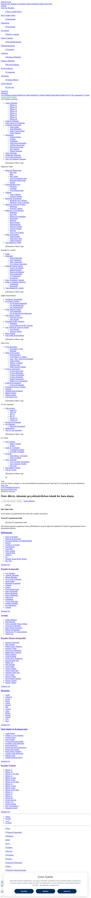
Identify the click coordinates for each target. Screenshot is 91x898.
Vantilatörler (14, 284)
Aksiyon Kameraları (17, 385)
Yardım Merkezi (11, 620)
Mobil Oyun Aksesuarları (19, 381)
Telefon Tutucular (16, 151)
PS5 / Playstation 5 (12, 806)
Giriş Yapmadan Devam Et (10, 487)
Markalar (14, 4)
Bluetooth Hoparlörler (17, 426)
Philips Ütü (9, 662)
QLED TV (14, 420)
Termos (12, 446)
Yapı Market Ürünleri (12, 468)
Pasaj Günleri (10, 739)
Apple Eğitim (10, 733)
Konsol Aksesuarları (17, 379)
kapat (26, 501)
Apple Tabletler (15, 194)
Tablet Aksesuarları (12, 235)
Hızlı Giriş (4, 485)
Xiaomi (8, 717)
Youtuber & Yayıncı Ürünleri (15, 387)
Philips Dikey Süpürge (13, 652)
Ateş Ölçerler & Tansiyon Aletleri (17, 327)
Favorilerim (22, 4)
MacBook (13, 186)
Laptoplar (13, 188)
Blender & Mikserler (17, 272)
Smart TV (13, 410)
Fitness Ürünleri (15, 444)
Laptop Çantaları (16, 229)
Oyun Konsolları (11, 347)
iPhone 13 (13, 113)
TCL (7, 719)
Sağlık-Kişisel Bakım (52, 95)
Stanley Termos (10, 683)
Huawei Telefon (11, 681)
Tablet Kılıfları (15, 237)
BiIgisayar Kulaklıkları (18, 216)
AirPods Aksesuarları (17, 145)
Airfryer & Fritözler (17, 268)
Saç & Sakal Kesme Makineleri (21, 313)
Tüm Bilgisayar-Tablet (13, 243)
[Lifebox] (45, 848)
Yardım (41, 4)
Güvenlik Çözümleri (17, 452)
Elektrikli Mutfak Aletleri (14, 266)
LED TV (13, 412)
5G (6, 557)
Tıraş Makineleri (15, 311)
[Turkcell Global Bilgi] (45, 863)
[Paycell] (45, 851)
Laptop (7, 587)
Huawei (8, 705)
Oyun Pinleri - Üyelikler (18, 357)
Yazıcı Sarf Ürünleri (17, 233)
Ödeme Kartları (10, 395)
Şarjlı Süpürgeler (16, 260)
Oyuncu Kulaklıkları (17, 375)
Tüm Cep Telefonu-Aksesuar (15, 159)
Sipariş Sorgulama (32, 4)
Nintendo (13, 351)
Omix (7, 711)
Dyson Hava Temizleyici (14, 658)
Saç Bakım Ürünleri (12, 301)
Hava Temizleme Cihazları (14, 280)
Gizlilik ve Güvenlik (12, 545)
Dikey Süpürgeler (16, 262)
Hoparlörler (14, 218)
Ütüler (7, 254)
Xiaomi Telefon (10, 668)
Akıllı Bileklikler (16, 129)
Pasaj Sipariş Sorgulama (13, 628)
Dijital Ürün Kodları (12, 353)
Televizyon (9, 597)
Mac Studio (14, 176)
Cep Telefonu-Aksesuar (9, 95)
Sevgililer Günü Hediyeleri (14, 743)
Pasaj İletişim (10, 547)
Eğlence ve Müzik (16, 363)
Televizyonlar (10, 408)
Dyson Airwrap (10, 800)
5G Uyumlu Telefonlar (13, 157)
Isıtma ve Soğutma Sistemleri (15, 282)
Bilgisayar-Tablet (24, 95)
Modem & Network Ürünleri (15, 204)
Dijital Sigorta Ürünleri (18, 367)
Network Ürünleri (16, 208)
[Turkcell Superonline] (45, 832)
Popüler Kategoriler (10, 569)
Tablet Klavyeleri (16, 239)
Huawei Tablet (10, 677)
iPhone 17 (13, 105)
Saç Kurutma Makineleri (18, 303)
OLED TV (14, 418)
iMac (11, 174)
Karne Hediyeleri (11, 745)
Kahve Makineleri (16, 274)
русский (8, 823)
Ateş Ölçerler (14, 329)
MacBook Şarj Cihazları (18, 200)
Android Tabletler (16, 196)
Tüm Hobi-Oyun (11, 397)
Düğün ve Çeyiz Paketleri (14, 735)
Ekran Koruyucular (16, 147)
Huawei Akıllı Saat (12, 660)
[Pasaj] (3, 6)
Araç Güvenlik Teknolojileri (20, 462)
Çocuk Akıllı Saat (11, 601)
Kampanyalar (5, 4)
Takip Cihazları (15, 133)
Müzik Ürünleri (10, 393)
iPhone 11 (13, 117)
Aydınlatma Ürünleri (17, 450)
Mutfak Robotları (16, 270)
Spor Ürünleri (10, 442)
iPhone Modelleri (11, 577)
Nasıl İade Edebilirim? (13, 626)
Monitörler (13, 212)
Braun (7, 701)
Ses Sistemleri (10, 424)
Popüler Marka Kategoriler (13, 638)
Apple (7, 695)
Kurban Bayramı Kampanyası (15, 747)
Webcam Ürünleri (16, 227)
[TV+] (45, 844)
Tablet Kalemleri (15, 241)
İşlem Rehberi (10, 622)
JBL (6, 707)
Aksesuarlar (9, 135)
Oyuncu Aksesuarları (12, 369)
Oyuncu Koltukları (16, 377)
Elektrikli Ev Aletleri (37, 95)
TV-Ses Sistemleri (75, 95)
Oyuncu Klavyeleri (16, 371)
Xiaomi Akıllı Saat (11, 670)
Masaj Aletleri (10, 333)
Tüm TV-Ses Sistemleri (13, 430)
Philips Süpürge (10, 654)
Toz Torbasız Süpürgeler (18, 264)
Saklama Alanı (15, 365)
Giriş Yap (4, 8)
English (8, 819)
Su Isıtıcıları (14, 278)
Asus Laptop (9, 675)
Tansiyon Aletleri (16, 331)
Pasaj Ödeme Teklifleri (13, 751)
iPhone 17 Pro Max (12, 774)
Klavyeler (13, 214)
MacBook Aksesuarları (13, 198)
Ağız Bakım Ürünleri (12, 315)
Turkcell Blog (10, 553)
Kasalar (12, 182)
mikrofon (31, 501)
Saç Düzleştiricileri (16, 307)
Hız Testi (8, 561)
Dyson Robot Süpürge (13, 679)
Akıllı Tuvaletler (15, 458)
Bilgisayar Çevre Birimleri (14, 210)
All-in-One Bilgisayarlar (18, 178)
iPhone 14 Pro (10, 788)
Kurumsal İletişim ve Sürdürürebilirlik (18, 541)
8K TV (12, 416)
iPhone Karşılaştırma (12, 630)
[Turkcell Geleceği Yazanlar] (45, 870)
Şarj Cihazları (14, 149)
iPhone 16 (13, 107)
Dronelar (8, 389)
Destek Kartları (15, 355)
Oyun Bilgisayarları (17, 190)
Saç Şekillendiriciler (17, 305)
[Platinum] (45, 836)
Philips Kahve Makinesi (13, 646)
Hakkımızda (6, 532)
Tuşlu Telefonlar (11, 153)
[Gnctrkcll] (45, 855)
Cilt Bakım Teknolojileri (13, 299)
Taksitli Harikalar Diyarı (13, 757)
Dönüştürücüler (15, 225)
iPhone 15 (13, 109)
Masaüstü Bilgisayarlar (13, 170)
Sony (7, 721)
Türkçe (7, 817)
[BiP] (45, 840)
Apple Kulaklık (10, 656)
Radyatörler (14, 286)
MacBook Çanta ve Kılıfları (19, 202)
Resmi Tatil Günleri (12, 749)
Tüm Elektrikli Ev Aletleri (14, 288)
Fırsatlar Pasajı (10, 737)
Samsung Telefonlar (12, 642)
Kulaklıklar (14, 141)
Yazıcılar (13, 231)
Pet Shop (8, 454)
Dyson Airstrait (10, 804)
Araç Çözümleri (11, 460)
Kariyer (8, 543)
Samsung (8, 697)
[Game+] (45, 859)
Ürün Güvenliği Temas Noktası (16, 624)
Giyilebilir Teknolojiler (13, 125)
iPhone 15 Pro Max (12, 782)
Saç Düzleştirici (10, 605)
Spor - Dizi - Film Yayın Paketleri (21, 359)
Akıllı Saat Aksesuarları (18, 143)
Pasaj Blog (48, 4)
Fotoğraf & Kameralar (13, 383)
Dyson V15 (9, 802)
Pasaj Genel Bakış (11, 537)
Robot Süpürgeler (16, 258)
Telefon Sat (9, 634)
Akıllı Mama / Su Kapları (19, 456)
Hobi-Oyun (65, 95)
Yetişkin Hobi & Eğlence (14, 391)
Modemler (13, 206)
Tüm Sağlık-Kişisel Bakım (14, 335)
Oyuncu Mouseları (16, 373)
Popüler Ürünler (8, 765)
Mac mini (13, 172)
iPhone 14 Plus (10, 786)
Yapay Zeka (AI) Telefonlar (15, 123)
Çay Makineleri (15, 276)
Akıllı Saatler (14, 127)
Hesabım (11, 8)
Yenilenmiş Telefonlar (13, 155)
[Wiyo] (45, 866)
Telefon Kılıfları (15, 137)
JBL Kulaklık (10, 644)
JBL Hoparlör (10, 664)
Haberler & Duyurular (13, 539)
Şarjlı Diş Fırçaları (16, 317)
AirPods (13, 139)
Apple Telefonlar (11, 103)
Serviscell (13, 466)
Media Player (10, 428)
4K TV (12, 414)
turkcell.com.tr (6, 2)
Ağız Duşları (14, 319)
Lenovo (8, 709)
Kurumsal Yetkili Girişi (9, 489)
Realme (8, 715)
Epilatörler (13, 323)
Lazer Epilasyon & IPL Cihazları (21, 325)
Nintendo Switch (11, 808)
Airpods (8, 607)
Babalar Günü (10, 755)
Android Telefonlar (12, 121)
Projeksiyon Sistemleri (13, 422)
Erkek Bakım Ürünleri (13, 309)
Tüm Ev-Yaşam (10, 470)
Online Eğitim (15, 361)
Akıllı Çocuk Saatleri (17, 131)
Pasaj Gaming (10, 551)
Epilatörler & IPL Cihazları (14, 321)
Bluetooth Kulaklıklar (13, 583)
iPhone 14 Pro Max (12, 790)
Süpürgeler (9, 256)
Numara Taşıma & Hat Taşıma (16, 559)
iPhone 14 (13, 111)
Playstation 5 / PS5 (16, 349)
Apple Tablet (9, 666)
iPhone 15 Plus (10, 778)
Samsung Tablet (11, 648)
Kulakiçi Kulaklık (11, 603)
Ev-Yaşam (85, 95)
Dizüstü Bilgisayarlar (12, 184)
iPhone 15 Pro (10, 780)
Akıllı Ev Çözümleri (12, 448)
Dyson (7, 699)
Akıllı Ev (8, 555)
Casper (7, 703)
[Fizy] (45, 829)
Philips (7, 713)
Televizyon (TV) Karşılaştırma (16, 632)
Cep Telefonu (10, 573)
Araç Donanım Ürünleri (18, 464)
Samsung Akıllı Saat (12, 673)
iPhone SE (13, 119)
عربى (7, 821)
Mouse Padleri (15, 222)
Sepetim (4, 93)
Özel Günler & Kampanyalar (14, 729)
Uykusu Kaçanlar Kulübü (14, 741)
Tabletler (8, 192)
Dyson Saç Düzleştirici (13, 650)
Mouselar (13, 220)
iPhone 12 (13, 115)
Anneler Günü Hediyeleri (14, 753)
